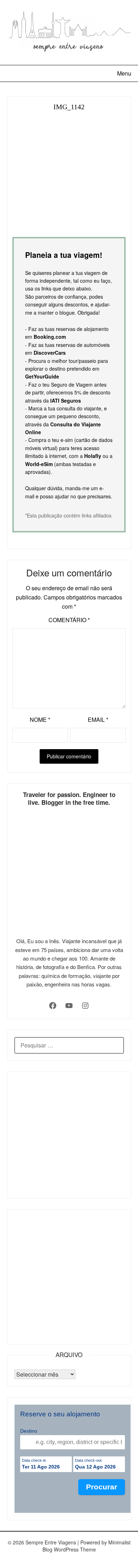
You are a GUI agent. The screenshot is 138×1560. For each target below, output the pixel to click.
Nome (40, 719)
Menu (124, 73)
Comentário (69, 620)
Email (98, 719)
